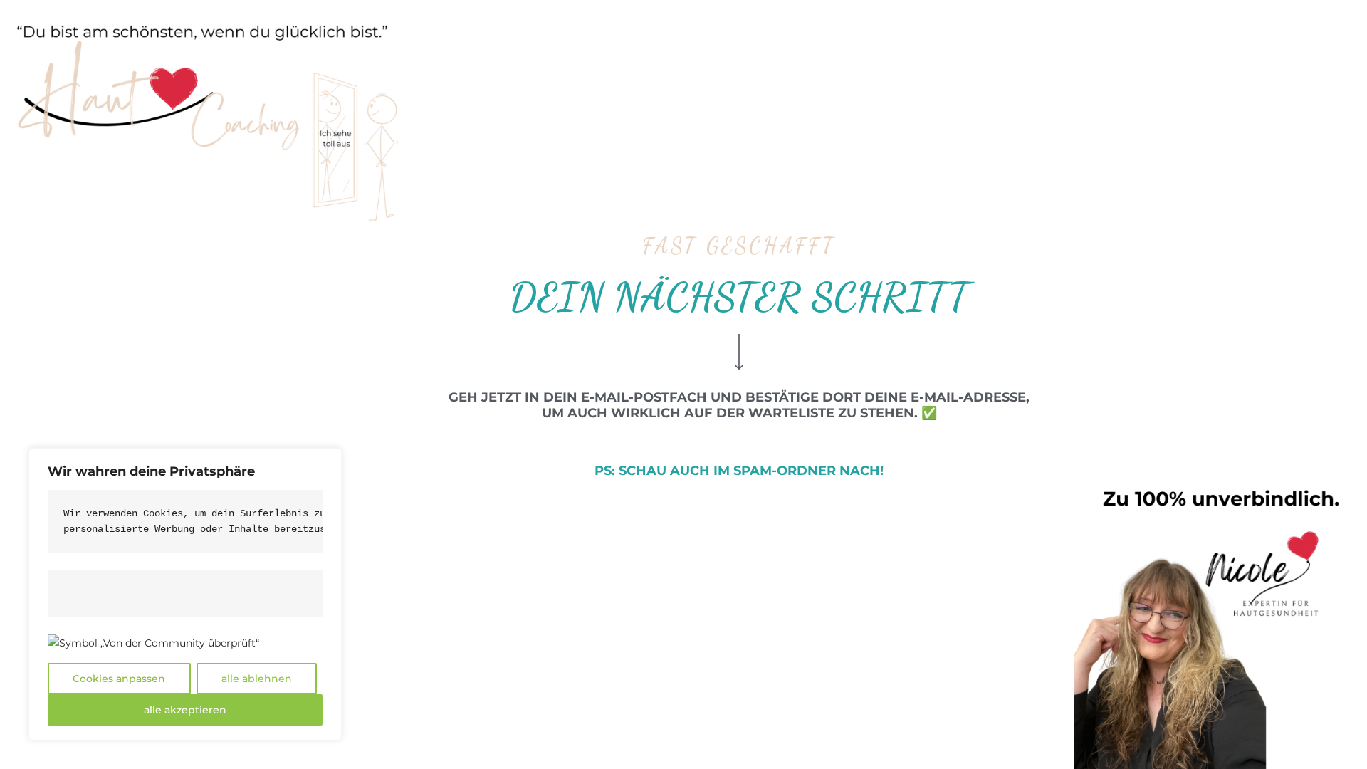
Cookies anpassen (119, 678)
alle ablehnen (256, 678)
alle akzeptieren (185, 709)
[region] (185, 594)
